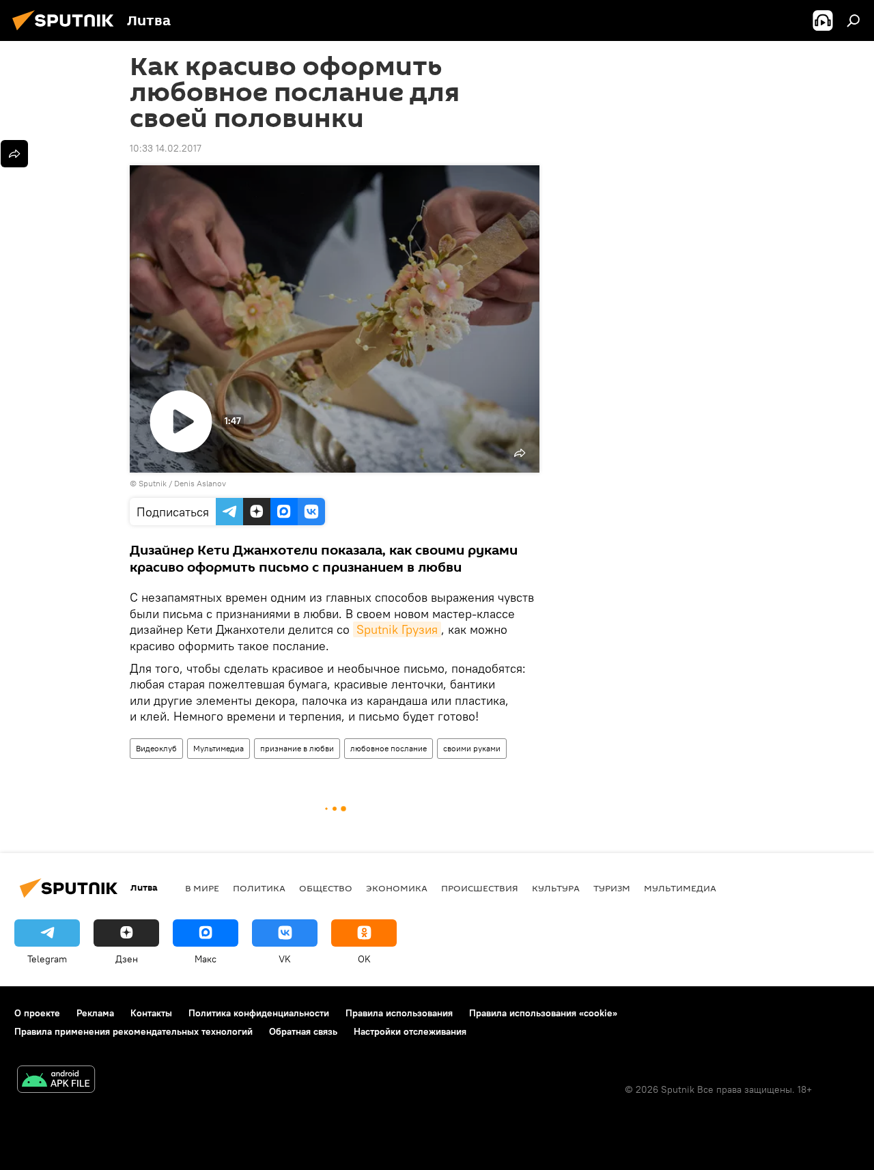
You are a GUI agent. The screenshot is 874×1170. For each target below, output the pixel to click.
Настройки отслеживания (410, 1031)
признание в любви (297, 748)
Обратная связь (303, 1031)
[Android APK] (56, 1080)
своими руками (472, 748)
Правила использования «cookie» (543, 1013)
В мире (202, 888)
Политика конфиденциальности (258, 1013)
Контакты (151, 1013)
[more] (14, 153)
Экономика (396, 888)
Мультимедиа (218, 748)
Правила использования (399, 1013)
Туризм (611, 888)
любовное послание (388, 748)
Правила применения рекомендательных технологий (133, 1031)
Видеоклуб (156, 748)
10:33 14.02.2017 (165, 148)
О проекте (37, 1013)
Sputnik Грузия (397, 629)
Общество (325, 888)
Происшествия (479, 888)
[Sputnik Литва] (67, 32)
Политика (259, 888)
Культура (556, 888)
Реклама (95, 1013)
